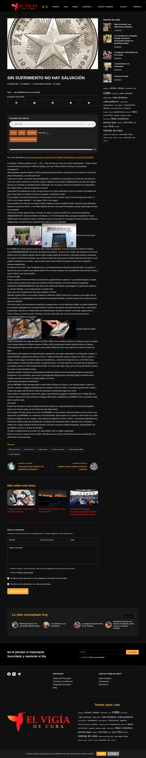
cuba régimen (14, 454)
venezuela (127, 137)
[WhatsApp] (71, 103)
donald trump (119, 112)
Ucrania (120, 137)
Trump (115, 137)
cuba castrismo (126, 93)
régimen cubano (107, 137)
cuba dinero (43, 449)
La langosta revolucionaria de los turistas (92, 625)
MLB (111, 126)
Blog (55, 688)
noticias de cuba (112, 130)
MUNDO (116, 126)
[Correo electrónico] (89, 103)
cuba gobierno (111, 101)
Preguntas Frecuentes (62, 684)
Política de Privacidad (62, 678)
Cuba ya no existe (121, 76)
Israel (105, 126)
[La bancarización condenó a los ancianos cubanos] (21, 497)
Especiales (87, 7)
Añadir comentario (16, 548)
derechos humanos (117, 108)
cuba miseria (124, 102)
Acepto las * (21, 572)
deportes (106, 108)
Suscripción (103, 684)
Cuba (66, 7)
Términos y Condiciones (63, 681)
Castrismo (129, 88)
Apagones (106, 88)
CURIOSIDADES (129, 105)
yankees (105, 140)
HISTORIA (128, 123)
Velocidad (41, 133)
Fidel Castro (106, 119)
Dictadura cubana (108, 112)
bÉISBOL (113, 88)
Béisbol (121, 88)
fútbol (114, 118)
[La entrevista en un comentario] (107, 67)
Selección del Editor (42, 84)
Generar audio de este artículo (23, 139)
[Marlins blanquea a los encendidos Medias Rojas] (15, 625)
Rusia (130, 134)
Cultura (123, 7)
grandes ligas (109, 122)
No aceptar (113, 753)
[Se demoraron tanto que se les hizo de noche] (53, 497)
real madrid (123, 134)
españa (116, 115)
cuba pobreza (108, 105)
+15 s (22, 133)
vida (133, 137)
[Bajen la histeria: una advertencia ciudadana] (107, 27)
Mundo (75, 7)
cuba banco (29, 449)
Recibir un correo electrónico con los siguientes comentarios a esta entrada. (39, 578)
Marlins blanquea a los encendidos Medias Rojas (30, 625)
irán (135, 123)
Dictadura (127, 108)
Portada (55, 7)
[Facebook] (16, 103)
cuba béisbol (114, 93)
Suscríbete (132, 652)
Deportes (137, 7)
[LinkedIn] (53, 103)
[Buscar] (46, 7)
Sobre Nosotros (105, 678)
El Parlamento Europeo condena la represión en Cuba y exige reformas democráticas (84, 511)
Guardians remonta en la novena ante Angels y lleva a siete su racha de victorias (123, 625)
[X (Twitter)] (35, 103)
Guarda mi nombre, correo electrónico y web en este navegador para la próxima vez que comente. (42, 568)
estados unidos (125, 115)
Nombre (12, 540)
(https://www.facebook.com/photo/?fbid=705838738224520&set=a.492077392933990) (59, 157)
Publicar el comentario (18, 591)
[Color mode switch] (43, 7)
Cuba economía (57, 449)
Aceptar (101, 753)
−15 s (13, 133)
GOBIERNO (123, 119)
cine (135, 88)
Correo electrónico (47, 540)
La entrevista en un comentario (58, 625)
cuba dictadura (119, 97)
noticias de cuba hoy (110, 134)
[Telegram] (19, 674)
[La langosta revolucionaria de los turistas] (107, 55)
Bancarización (14, 449)
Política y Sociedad (105, 7)
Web (72, 540)
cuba (106, 93)
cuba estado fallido (75, 449)
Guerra (120, 123)
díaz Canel (128, 112)
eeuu (134, 111)
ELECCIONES (108, 115)
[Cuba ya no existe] (107, 78)
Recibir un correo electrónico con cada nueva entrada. (31, 584)
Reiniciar (31, 133)
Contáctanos (104, 681)
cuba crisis (107, 98)
